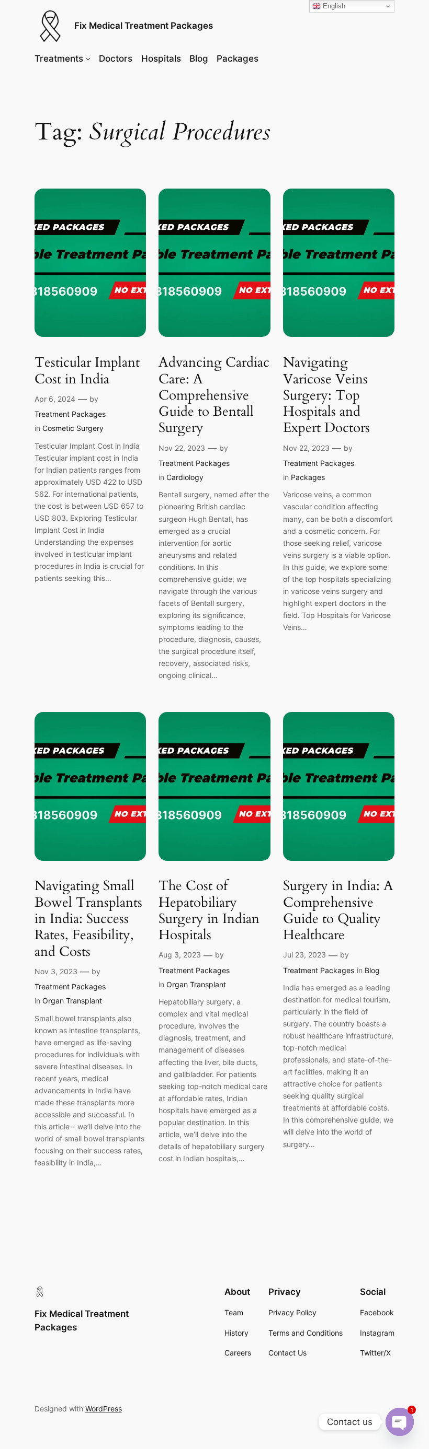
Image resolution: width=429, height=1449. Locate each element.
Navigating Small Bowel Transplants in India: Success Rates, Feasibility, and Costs (88, 918)
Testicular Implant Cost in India (87, 370)
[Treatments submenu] (88, 58)
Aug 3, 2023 (180, 954)
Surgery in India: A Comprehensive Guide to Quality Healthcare (338, 910)
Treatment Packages (70, 414)
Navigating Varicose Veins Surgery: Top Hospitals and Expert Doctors (326, 395)
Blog (372, 970)
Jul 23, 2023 (304, 954)
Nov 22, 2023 (182, 447)
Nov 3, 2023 (56, 971)
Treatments (59, 58)
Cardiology (185, 477)
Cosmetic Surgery (73, 428)
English (333, 6)
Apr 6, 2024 (55, 398)
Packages (308, 477)
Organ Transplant (72, 1000)
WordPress (103, 1408)
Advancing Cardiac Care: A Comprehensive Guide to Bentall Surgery (214, 395)
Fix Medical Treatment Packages (143, 25)
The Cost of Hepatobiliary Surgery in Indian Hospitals (209, 910)
